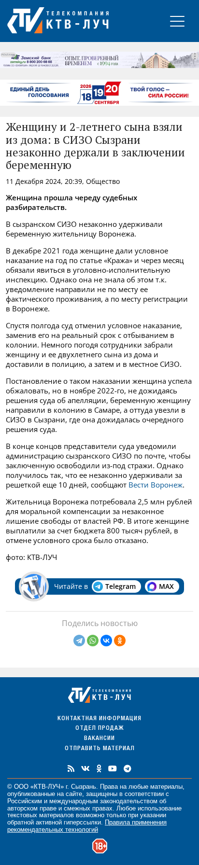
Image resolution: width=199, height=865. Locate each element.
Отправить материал (100, 749)
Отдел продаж (99, 728)
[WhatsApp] (93, 640)
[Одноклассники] (120, 640)
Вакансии (99, 739)
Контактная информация (99, 719)
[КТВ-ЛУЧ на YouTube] (112, 768)
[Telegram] (79, 640)
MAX (166, 586)
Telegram (120, 586)
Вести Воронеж (155, 484)
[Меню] (177, 21)
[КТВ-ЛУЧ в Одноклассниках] (99, 768)
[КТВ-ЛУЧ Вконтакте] (85, 768)
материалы (166, 786)
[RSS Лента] (71, 768)
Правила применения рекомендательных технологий (87, 826)
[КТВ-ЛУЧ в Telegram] (127, 768)
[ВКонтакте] (106, 640)
